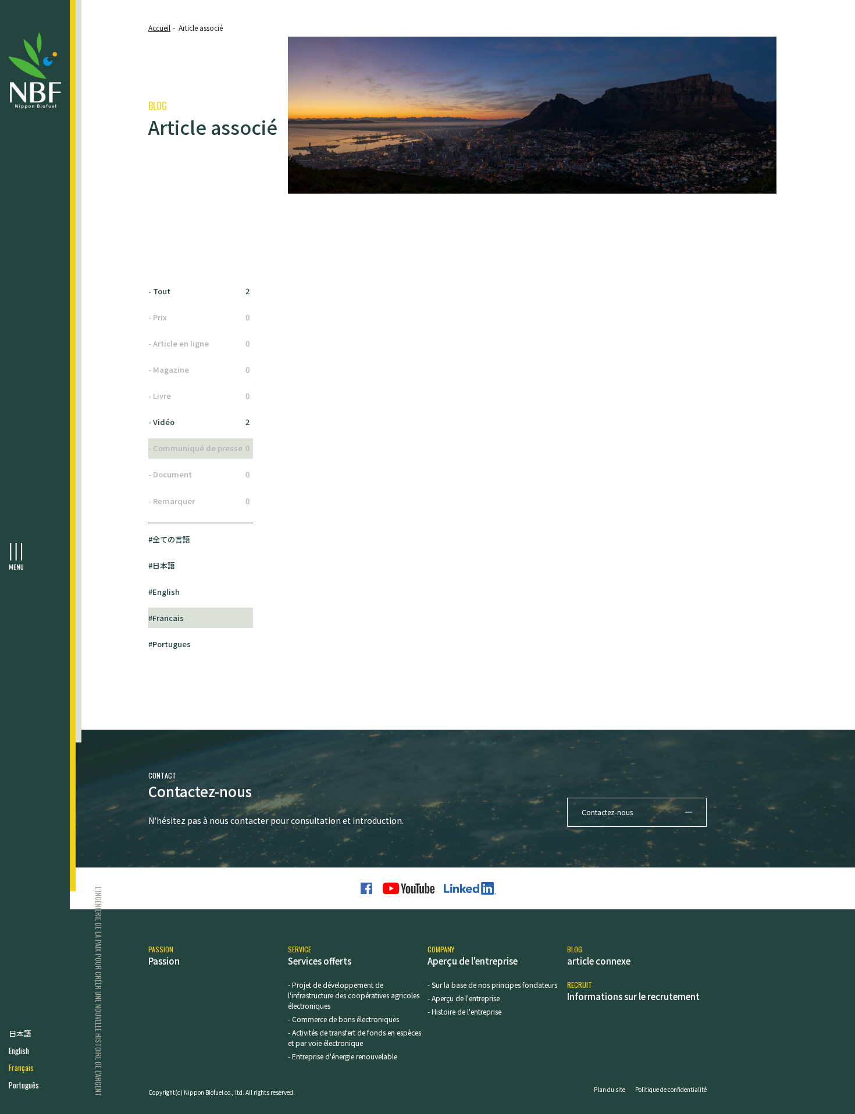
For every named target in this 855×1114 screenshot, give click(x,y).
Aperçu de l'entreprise (473, 955)
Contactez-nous (607, 812)
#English (164, 591)
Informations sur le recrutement (633, 991)
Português (24, 1085)
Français (21, 1067)
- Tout (199, 291)
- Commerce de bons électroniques (343, 1019)
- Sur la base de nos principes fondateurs (492, 985)
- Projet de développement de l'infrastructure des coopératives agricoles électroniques (353, 995)
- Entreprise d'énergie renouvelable (342, 1056)
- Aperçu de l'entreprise (464, 998)
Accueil (159, 28)
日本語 (20, 1033)
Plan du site (609, 1089)
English (19, 1050)
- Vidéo (199, 421)
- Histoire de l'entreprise (464, 1011)
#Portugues (169, 643)
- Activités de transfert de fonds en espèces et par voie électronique (354, 1037)
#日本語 (161, 565)
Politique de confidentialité (671, 1089)
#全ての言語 (169, 539)
